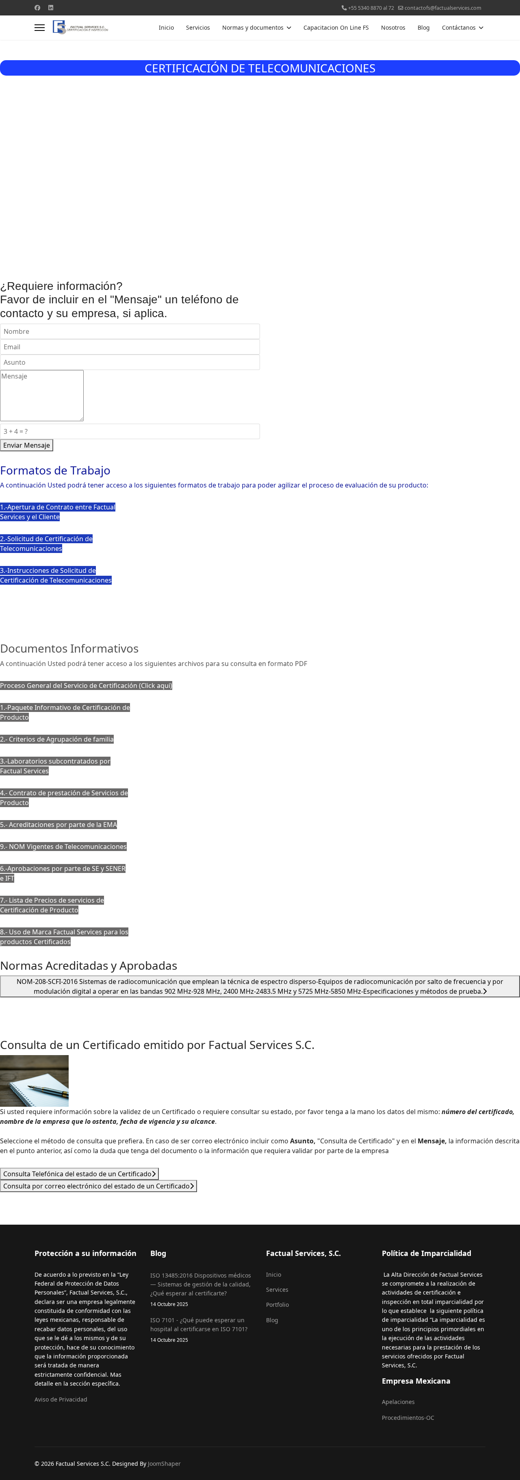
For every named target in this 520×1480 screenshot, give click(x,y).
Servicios (198, 27)
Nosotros (393, 27)
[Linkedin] (50, 7)
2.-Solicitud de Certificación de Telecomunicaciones (46, 543)
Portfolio (277, 1304)
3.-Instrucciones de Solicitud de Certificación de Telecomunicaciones (56, 575)
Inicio (166, 27)
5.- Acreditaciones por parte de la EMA (58, 824)
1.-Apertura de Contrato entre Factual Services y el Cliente (57, 512)
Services (277, 1289)
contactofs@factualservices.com (443, 7)
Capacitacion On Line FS (336, 27)
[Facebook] (37, 7)
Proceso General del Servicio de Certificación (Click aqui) (86, 685)
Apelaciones (398, 1402)
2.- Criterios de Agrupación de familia (57, 739)
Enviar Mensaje (26, 445)
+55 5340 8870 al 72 (371, 7)
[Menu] (40, 27)
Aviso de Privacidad (61, 1399)
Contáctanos (459, 27)
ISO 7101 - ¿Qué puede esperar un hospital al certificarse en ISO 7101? (198, 1329)
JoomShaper (164, 1463)
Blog (424, 27)
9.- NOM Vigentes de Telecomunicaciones (63, 846)
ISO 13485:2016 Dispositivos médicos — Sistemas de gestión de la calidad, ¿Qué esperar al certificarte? (200, 1289)
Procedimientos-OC (408, 1417)
